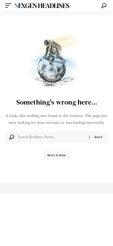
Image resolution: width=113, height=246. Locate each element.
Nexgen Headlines (41, 5)
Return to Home (56, 155)
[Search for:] (51, 137)
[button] (9, 5)
